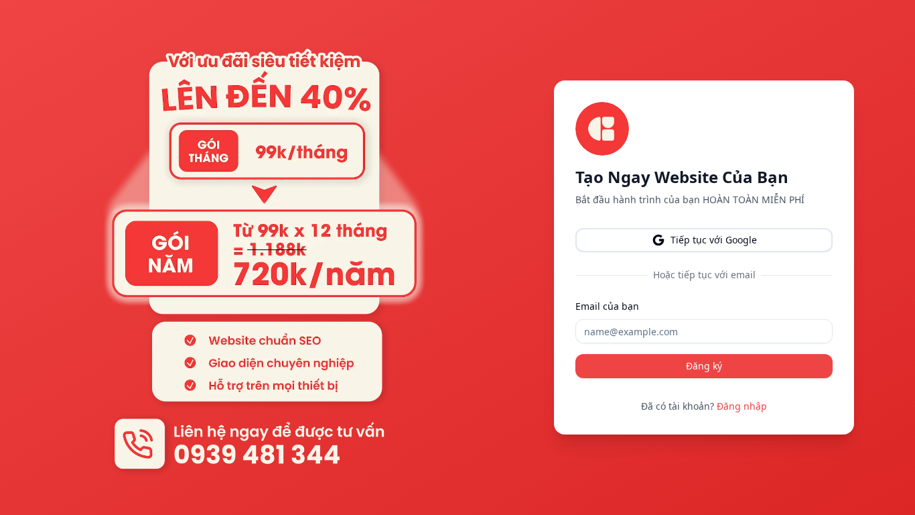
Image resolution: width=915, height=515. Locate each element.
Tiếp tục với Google (714, 239)
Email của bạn (607, 306)
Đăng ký (704, 365)
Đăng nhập (742, 406)
